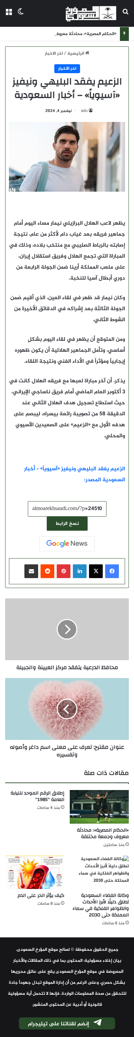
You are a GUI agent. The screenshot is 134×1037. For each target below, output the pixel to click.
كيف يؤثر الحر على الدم (41, 895)
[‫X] (96, 571)
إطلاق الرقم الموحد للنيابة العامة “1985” (37, 796)
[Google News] (67, 543)
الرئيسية (76, 53)
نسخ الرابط (67, 524)
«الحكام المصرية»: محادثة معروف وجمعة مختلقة (70, 34)
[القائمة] (8, 16)
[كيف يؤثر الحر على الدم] (34, 872)
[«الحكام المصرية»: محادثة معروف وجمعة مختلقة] (99, 806)
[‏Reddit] (47, 571)
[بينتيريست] (63, 571)
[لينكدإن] (80, 571)
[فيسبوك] (112, 571)
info (84, 111)
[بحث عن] (125, 16)
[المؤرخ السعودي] (91, 13)
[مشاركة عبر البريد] (31, 571)
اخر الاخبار (54, 53)
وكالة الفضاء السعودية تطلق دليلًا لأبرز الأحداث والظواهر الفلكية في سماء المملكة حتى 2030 (100, 905)
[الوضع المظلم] (20, 16)
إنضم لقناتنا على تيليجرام (58, 1024)
